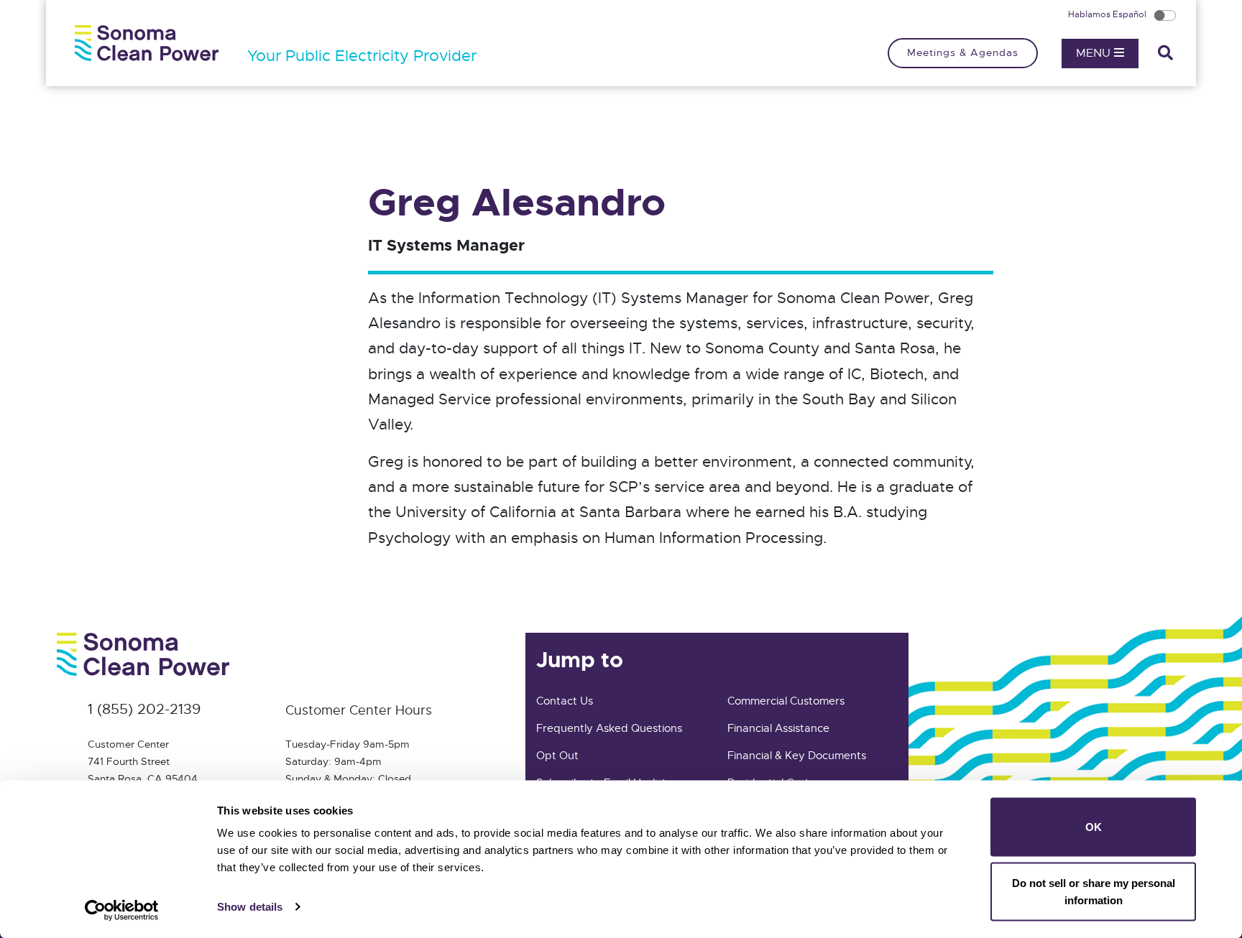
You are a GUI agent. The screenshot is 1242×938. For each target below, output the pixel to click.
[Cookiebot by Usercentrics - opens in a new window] (122, 910)
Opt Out (557, 755)
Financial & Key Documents (796, 755)
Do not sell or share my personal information (1093, 891)
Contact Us (564, 701)
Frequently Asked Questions (609, 728)
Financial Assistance (778, 728)
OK (1093, 827)
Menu (1095, 53)
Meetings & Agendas (962, 52)
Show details (249, 907)
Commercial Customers (786, 701)
